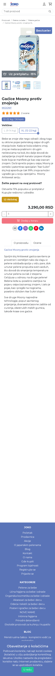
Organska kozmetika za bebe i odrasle (27, 595)
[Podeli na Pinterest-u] (36, 228)
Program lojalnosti (27, 565)
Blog (27, 549)
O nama (27, 557)
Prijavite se (27, 573)
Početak (27, 532)
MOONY (7, 108)
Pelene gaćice (34, 20)
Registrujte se (27, 569)
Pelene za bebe (19, 20)
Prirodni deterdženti (27, 620)
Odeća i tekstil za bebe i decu (27, 604)
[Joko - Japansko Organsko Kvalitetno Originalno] (14, 4)
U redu (27, 669)
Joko (27, 527)
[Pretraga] (49, 11)
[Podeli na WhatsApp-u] (30, 228)
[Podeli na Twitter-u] (25, 228)
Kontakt (27, 553)
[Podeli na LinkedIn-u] (41, 228)
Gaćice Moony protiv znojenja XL (19, 23)
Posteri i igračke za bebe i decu (28, 608)
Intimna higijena (27, 616)
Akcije (27, 541)
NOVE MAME (27, 612)
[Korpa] (50, 4)
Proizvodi (6, 20)
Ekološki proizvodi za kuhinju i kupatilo (27, 624)
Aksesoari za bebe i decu (27, 600)
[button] (6, 85)
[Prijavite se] (44, 4)
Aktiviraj (12, 199)
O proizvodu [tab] (21, 243)
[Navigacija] (5, 4)
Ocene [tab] (37, 243)
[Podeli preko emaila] (15, 228)
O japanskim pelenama (27, 545)
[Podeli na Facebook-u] (20, 228)
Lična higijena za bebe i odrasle (27, 591)
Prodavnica (27, 537)
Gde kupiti (27, 561)
